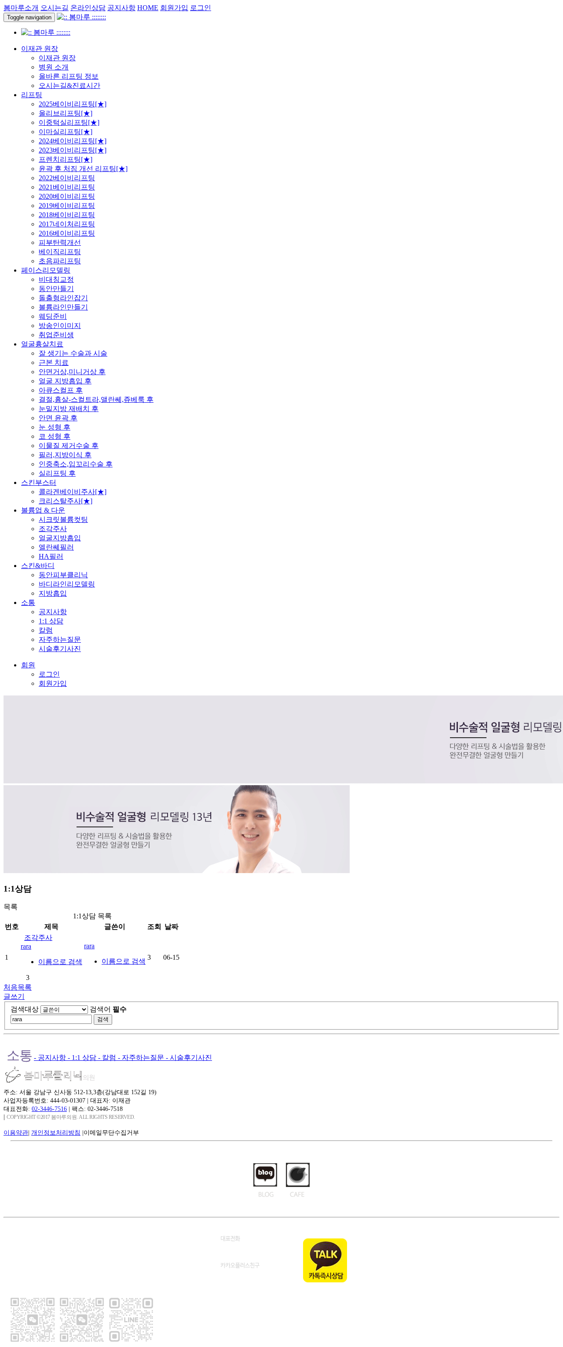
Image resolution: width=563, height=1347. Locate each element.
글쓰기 (14, 996)
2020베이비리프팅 (67, 196)
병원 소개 (54, 67)
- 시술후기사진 (189, 1057)
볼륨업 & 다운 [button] (43, 510)
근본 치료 (54, 362)
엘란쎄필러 (56, 547)
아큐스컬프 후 (61, 390)
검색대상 (25, 1009)
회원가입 (174, 7)
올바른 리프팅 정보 (69, 76)
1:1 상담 (51, 621)
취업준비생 (56, 335)
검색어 (108, 1009)
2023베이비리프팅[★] (72, 150)
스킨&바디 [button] (38, 565)
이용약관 (16, 1132)
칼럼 (46, 630)
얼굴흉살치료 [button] (42, 344)
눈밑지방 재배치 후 (69, 408)
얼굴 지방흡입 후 (65, 381)
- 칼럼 (108, 1057)
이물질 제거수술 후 (69, 445)
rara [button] (26, 946)
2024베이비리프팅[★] (72, 141)
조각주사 (53, 528)
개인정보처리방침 (55, 1132)
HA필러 (51, 556)
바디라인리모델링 (67, 584)
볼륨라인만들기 (63, 307)
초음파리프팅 (60, 261)
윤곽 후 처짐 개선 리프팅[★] (83, 168)
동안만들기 (56, 288)
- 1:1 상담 (83, 1057)
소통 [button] (28, 602)
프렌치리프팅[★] (65, 159)
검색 (103, 1019)
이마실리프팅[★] (65, 131)
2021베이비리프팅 (67, 187)
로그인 (200, 7)
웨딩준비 (53, 316)
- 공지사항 (51, 1057)
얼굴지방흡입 (60, 538)
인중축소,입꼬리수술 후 (76, 464)
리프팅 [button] (31, 94)
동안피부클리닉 (63, 575)
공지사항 (121, 7)
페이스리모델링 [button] (45, 270)
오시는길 (54, 7)
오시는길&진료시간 (69, 85)
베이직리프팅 (60, 251)
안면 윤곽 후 (58, 418)
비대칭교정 (56, 279)
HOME (147, 7)
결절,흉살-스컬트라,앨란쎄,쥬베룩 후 (96, 399)
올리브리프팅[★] (65, 113)
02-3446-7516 (49, 1108)
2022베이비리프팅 (67, 178)
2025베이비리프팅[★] (72, 104)
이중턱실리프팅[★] (69, 122)
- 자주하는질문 (142, 1057)
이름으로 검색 (60, 961)
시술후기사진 (60, 648)
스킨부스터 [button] (38, 482)
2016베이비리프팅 (67, 233)
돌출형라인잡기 (63, 298)
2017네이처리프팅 (67, 224)
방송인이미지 (60, 325)
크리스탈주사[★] (65, 501)
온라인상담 (88, 7)
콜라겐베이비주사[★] (72, 491)
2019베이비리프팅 (67, 205)
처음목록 (18, 987)
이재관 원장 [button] (39, 48)
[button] (28, 665)
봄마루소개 (21, 7)
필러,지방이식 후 (65, 455)
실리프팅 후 (57, 473)
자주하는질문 (60, 639)
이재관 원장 (57, 58)
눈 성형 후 (54, 427)
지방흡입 (53, 593)
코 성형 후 (54, 436)
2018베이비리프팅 (67, 214)
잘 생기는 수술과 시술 (73, 353)
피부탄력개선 (60, 242)
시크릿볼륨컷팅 (63, 519)
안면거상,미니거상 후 (72, 371)
